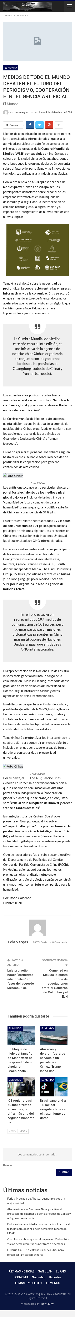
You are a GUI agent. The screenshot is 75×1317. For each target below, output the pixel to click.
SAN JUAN (45, 1271)
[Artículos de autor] (38, 928)
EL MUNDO (11, 67)
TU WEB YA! (47, 1304)
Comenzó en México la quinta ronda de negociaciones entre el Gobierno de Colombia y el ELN (55, 983)
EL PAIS (61, 1271)
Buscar (7, 1165)
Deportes (55, 1277)
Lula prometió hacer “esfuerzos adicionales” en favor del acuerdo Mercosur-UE (20, 979)
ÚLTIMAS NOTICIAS (22, 1271)
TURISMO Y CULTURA (28, 1283)
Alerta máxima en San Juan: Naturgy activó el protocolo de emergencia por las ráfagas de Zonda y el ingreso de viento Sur (39, 1213)
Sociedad (38, 1277)
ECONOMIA (21, 1277)
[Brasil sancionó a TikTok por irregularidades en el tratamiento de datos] (54, 1086)
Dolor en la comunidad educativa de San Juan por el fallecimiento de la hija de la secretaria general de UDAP (38, 1229)
